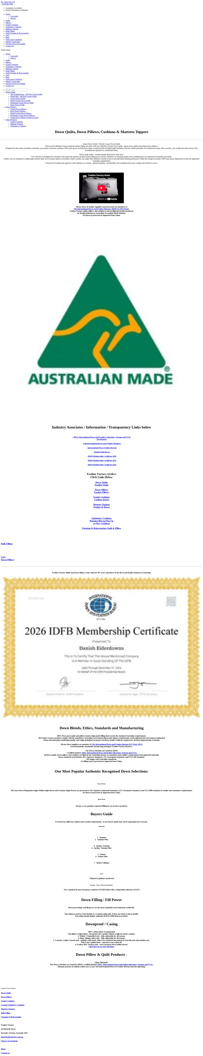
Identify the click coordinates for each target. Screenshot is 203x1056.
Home (8, 14)
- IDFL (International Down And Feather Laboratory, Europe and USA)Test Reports (102, 438)
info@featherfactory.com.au (12, 1037)
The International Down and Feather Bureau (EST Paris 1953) (117, 744)
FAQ (7, 35)
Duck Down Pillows (18, 111)
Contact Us (10, 46)
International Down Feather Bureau (102, 448)
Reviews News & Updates (15, 44)
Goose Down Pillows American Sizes (24, 118)
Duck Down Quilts (17, 105)
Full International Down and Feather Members (102, 444)
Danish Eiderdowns (102, 452)
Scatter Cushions (12, 25)
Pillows (8, 23)
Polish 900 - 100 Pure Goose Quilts (23, 96)
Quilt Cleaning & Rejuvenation (17, 33)
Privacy (13, 18)
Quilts (8, 21)
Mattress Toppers (12, 29)
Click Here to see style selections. (101, 947)
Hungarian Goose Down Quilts (22, 103)
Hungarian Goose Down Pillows (22, 115)
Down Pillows (11, 107)
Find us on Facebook (9, 1041)
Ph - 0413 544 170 (8, 2)
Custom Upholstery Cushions (12, 1005)
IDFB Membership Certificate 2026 (102, 456)
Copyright (14, 16)
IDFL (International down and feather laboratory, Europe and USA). (109, 753)
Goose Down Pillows (18, 109)
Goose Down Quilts (17, 99)
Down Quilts (10, 92)
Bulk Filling (10, 31)
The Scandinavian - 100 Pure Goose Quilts (26, 94)
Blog (7, 37)
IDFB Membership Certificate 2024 (102, 465)
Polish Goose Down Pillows (20, 113)
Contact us (5, 1053)
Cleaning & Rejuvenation (11, 1017)
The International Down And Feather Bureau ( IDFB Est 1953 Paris (101, 209)
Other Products (11, 120)
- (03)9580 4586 (7, 4)
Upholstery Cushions (13, 27)
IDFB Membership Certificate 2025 (102, 461)
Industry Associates (13, 42)
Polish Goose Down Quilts (20, 101)
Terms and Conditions (14, 40)
